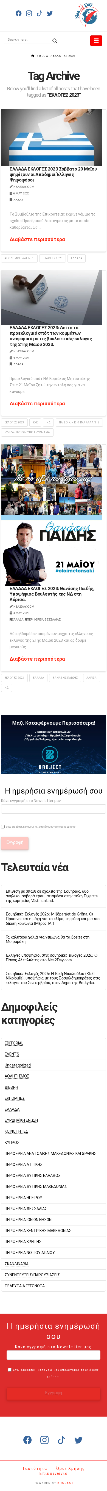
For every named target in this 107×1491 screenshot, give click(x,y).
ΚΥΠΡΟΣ (12, 1142)
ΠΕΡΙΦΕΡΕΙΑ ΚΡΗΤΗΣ (23, 1241)
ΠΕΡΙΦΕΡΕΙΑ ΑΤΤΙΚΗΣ (24, 1164)
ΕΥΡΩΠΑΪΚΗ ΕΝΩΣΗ (21, 1120)
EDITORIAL (14, 1043)
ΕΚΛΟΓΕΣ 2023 (53, 258)
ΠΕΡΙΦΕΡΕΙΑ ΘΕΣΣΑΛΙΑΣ (44, 619)
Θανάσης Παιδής (65, 677)
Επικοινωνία (54, 1473)
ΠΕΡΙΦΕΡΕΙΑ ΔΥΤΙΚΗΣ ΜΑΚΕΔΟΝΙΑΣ (36, 1186)
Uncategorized (18, 1065)
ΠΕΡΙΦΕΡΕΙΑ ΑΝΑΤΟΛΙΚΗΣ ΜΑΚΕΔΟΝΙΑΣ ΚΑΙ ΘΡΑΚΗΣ (50, 1153)
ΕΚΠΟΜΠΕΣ (15, 1098)
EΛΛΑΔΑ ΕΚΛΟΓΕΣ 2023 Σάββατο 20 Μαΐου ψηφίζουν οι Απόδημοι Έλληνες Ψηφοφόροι (53, 174)
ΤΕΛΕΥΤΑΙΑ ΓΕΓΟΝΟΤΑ (25, 1286)
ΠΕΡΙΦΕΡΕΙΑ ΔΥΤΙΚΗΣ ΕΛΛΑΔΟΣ (33, 1175)
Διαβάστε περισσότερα (37, 239)
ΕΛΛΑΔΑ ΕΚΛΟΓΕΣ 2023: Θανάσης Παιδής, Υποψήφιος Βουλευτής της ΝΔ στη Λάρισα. (52, 594)
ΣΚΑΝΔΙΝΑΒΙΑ (17, 1264)
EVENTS (12, 1054)
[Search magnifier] (55, 39)
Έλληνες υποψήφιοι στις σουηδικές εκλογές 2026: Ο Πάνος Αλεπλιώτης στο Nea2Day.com (51, 958)
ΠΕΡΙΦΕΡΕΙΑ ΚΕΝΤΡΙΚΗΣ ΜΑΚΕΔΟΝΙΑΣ (38, 1230)
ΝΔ (48, 422)
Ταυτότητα (35, 1468)
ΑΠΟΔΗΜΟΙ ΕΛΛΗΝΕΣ (19, 258)
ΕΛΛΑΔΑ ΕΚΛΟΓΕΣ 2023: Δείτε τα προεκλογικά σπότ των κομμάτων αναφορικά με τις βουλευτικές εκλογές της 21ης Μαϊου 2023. (51, 336)
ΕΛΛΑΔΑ (17, 200)
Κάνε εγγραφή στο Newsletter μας (31, 800)
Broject (65, 1482)
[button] (96, 40)
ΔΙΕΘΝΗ (11, 1087)
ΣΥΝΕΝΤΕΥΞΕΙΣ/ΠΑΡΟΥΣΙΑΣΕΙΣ (32, 1275)
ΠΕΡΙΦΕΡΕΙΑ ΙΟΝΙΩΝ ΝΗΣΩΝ (28, 1220)
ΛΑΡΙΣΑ (91, 677)
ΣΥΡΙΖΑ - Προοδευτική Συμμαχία (27, 432)
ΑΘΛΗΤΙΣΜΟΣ (17, 1076)
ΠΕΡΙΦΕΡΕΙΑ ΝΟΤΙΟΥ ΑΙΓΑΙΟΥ (30, 1252)
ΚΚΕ (35, 422)
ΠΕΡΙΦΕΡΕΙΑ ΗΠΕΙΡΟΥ (23, 1198)
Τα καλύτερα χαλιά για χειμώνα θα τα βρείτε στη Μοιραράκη (47, 940)
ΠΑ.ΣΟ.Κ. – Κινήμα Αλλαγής (79, 422)
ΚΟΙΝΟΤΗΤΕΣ (16, 1131)
